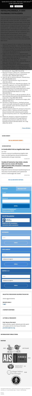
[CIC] (14, 372)
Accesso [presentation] (5, 189)
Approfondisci (19, 6)
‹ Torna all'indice (26, 128)
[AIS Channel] (14, 358)
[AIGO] (14, 348)
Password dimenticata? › (9, 209)
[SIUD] (16, 380)
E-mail (4, 192)
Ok (11, 6)
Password (5, 198)
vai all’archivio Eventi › (16, 140)
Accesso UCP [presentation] (22, 189)
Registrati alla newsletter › (10, 223)
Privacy (2, 392)
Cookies (2, 394)
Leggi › (4, 304)
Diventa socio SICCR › (8, 211)
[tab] (8, 189)
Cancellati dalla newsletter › (10, 225)
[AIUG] (15, 366)
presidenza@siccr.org (9, 328)
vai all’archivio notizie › (16, 180)
